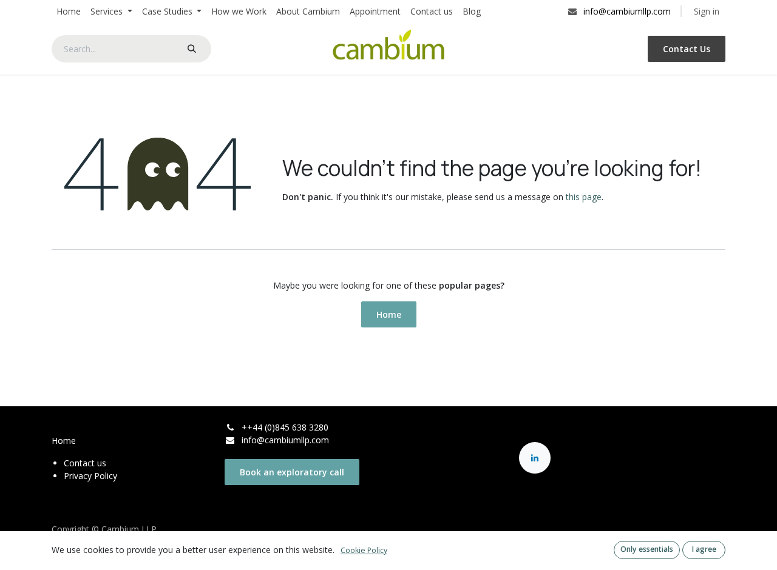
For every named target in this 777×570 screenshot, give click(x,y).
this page (584, 197)
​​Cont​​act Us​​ (686, 49)
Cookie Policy (364, 550)
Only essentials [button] (646, 549)
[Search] (191, 48)
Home (388, 314)
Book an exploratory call (292, 472)
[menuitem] (69, 11)
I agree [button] (704, 549)
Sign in (706, 11)
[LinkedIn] (535, 458)
